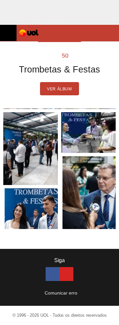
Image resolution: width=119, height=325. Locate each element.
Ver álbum (59, 89)
